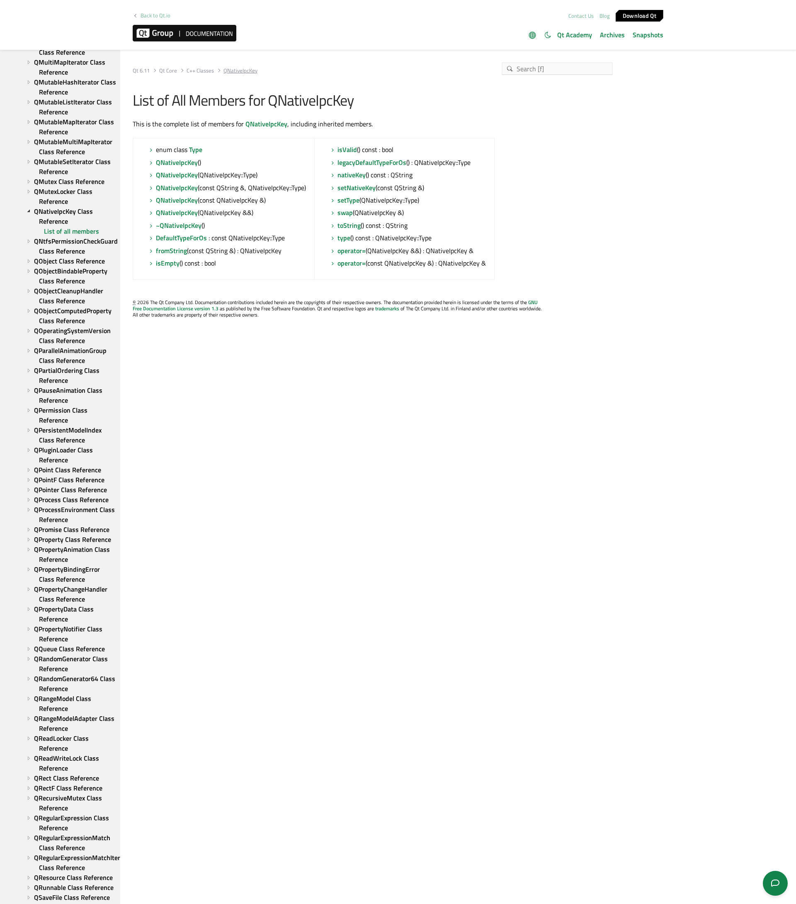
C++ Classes (200, 70)
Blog (604, 16)
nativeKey (351, 175)
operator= (351, 251)
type (343, 238)
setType (348, 200)
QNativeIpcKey (266, 124)
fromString (171, 251)
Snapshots (648, 35)
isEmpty (168, 263)
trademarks (387, 308)
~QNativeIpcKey (178, 225)
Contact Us (581, 16)
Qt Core (168, 70)
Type (195, 150)
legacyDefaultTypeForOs (371, 162)
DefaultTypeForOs (181, 238)
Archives (612, 35)
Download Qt (639, 15)
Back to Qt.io (155, 15)
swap (345, 213)
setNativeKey (356, 188)
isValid (347, 150)
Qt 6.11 (141, 70)
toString (349, 225)
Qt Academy (574, 35)
